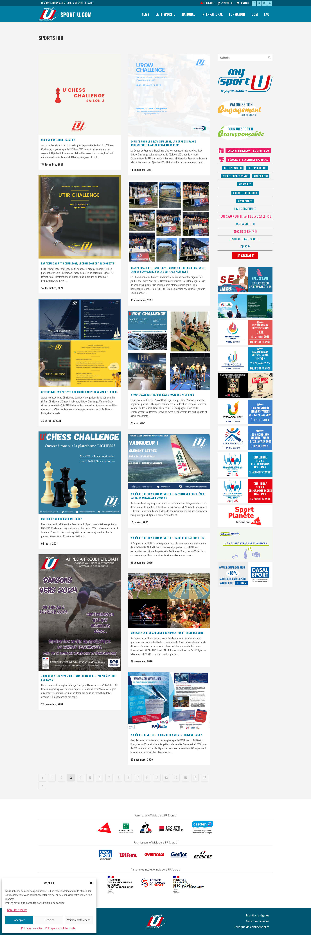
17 (204, 777)
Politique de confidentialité (60, 928)
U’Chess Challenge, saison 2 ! (58, 140)
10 (137, 777)
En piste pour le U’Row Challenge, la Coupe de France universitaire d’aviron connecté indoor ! (163, 143)
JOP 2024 (245, 246)
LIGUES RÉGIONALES (245, 209)
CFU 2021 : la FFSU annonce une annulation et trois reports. (167, 633)
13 (166, 777)
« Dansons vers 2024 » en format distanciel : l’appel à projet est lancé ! (79, 677)
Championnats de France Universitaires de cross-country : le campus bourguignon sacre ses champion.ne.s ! (168, 269)
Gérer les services (17, 910)
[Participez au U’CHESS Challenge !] (80, 472)
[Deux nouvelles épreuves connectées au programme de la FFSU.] (80, 343)
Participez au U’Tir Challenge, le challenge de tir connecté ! (78, 263)
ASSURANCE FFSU (245, 224)
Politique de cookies (32, 928)
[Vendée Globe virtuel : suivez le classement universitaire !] (169, 701)
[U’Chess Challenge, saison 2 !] (80, 94)
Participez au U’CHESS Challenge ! (61, 519)
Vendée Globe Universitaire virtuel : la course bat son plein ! (168, 538)
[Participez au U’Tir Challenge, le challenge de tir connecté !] (80, 217)
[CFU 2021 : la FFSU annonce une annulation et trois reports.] (169, 600)
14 (175, 777)
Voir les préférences (79, 919)
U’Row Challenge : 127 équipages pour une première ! (162, 394)
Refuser (49, 919)
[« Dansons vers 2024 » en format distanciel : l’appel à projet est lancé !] (80, 612)
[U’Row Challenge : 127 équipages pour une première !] (169, 350)
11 (147, 777)
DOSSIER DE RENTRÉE (245, 231)
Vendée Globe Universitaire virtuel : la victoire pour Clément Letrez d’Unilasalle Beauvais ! (168, 495)
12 (156, 777)
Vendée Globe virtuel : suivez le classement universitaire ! (166, 735)
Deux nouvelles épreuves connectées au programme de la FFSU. (79, 392)
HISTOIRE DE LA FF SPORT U (245, 239)
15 (185, 777)
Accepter (19, 919)
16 (194, 777)
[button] (91, 883)
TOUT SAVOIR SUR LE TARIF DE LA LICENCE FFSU (245, 216)
